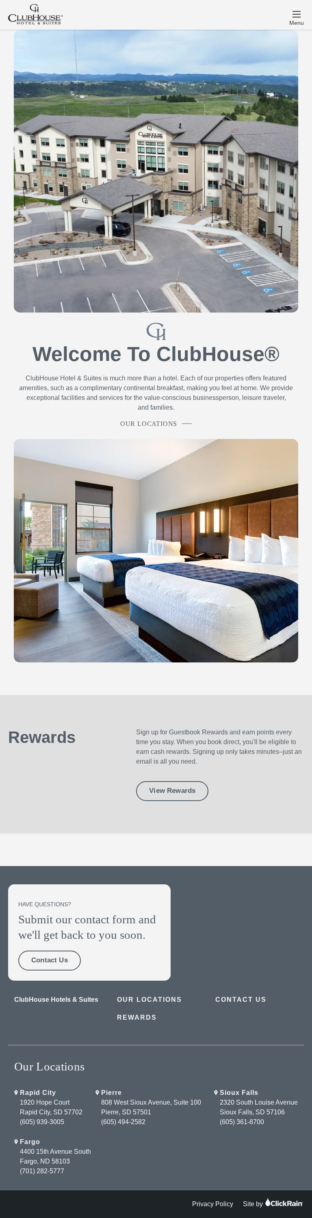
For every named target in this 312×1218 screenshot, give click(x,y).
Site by (253, 1204)
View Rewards (172, 791)
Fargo (30, 1141)
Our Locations (148, 423)
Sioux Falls (239, 1092)
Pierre (111, 1092)
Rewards (137, 1017)
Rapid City (38, 1092)
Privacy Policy (212, 1204)
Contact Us (49, 960)
